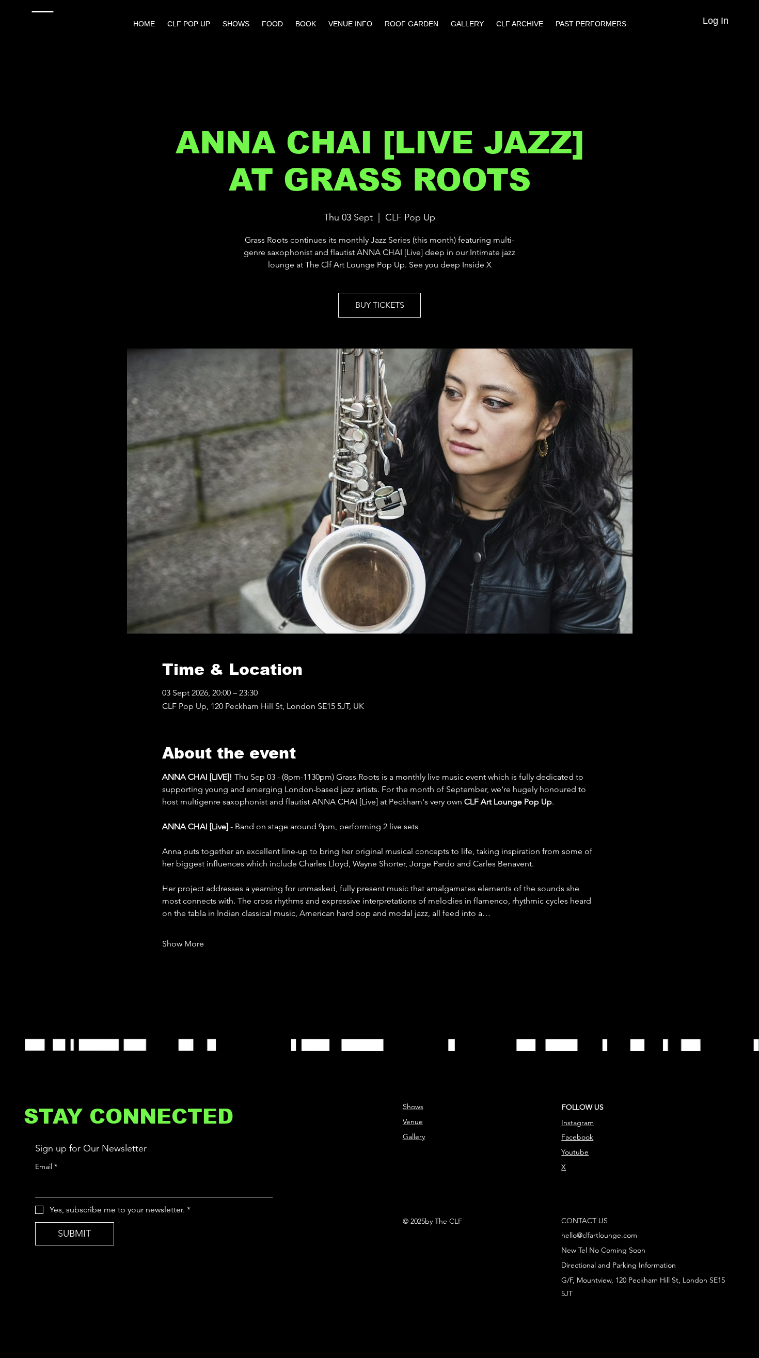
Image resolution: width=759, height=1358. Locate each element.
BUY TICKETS (379, 305)
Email (46, 1166)
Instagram (577, 1122)
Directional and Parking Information (618, 1265)
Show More (183, 944)
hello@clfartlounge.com (599, 1235)
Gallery (414, 1136)
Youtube (575, 1152)
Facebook (577, 1137)
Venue (413, 1121)
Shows (413, 1106)
